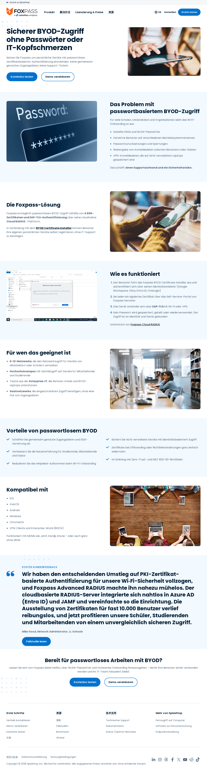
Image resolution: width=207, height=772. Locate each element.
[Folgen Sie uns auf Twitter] (179, 759)
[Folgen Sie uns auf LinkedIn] (153, 759)
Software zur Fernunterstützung (174, 726)
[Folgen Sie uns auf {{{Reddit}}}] (191, 759)
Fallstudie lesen (36, 641)
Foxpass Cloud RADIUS (145, 324)
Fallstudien (62, 726)
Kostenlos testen (22, 77)
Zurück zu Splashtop (20, 2)
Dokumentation (115, 726)
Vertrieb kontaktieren (18, 720)
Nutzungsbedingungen (63, 757)
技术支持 (111, 713)
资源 (111, 12)
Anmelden (170, 12)
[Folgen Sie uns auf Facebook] (172, 759)
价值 (8, 737)
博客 (58, 720)
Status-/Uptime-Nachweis (121, 731)
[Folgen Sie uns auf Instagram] (160, 759)
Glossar (60, 737)
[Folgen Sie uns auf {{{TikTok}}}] (198, 759)
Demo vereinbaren (57, 77)
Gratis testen (189, 12)
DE (159, 12)
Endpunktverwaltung (167, 731)
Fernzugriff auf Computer (170, 720)
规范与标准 (12, 757)
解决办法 (65, 12)
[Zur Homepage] (21, 11)
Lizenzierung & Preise (89, 12)
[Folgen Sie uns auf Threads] (166, 759)
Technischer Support (118, 720)
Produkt (49, 12)
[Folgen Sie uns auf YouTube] (185, 759)
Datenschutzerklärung (34, 757)
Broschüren (62, 731)
